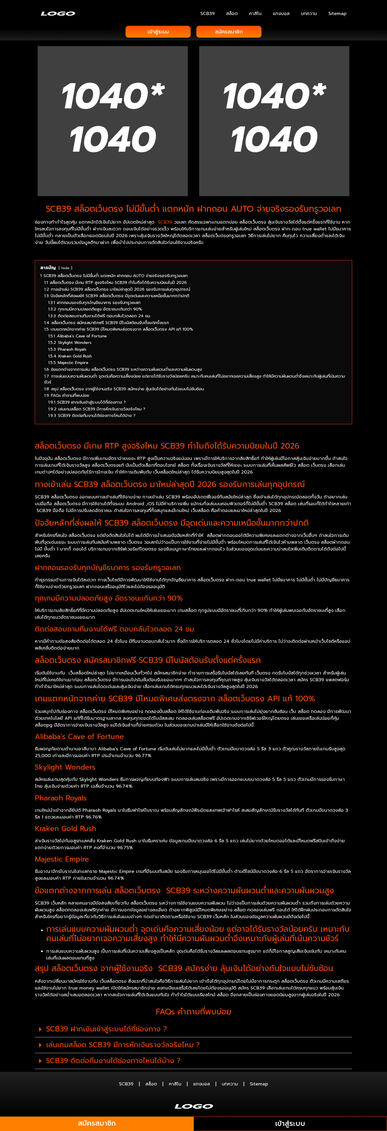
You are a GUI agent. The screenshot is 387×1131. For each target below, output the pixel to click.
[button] (193, 1029)
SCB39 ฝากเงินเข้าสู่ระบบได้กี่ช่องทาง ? (106, 1029)
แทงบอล (281, 13)
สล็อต (232, 13)
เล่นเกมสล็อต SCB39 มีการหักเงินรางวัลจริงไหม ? (123, 1045)
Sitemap (337, 13)
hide (65, 268)
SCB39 (207, 13)
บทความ (309, 13)
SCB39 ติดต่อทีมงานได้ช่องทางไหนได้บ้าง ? (113, 1060)
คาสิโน (255, 13)
